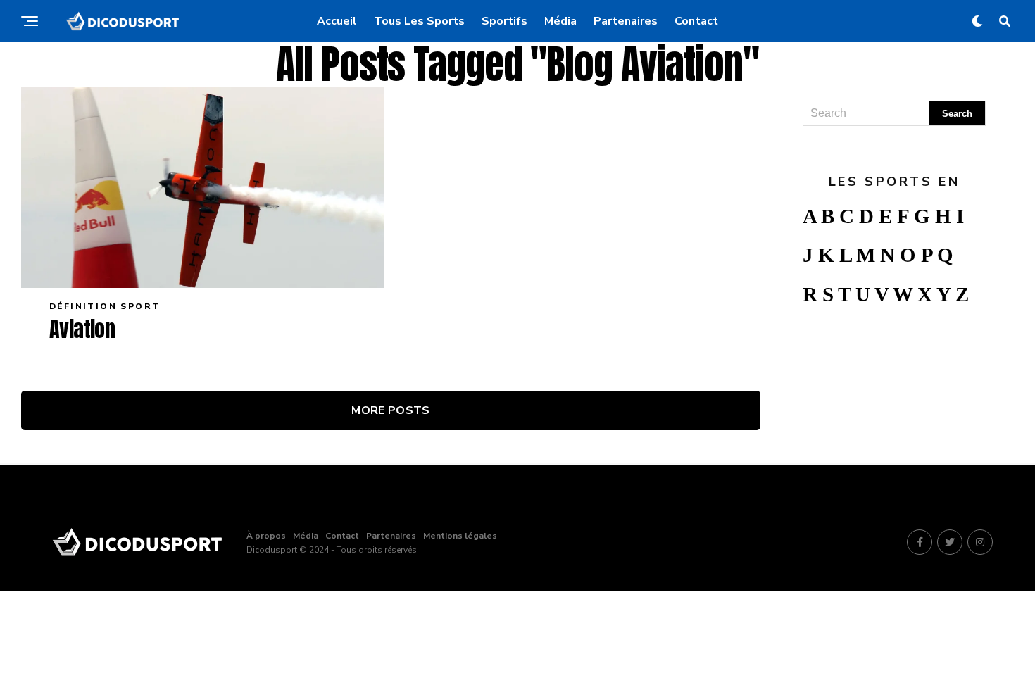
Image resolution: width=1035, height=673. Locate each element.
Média (560, 21)
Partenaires (626, 21)
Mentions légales (460, 535)
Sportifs (504, 21)
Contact (696, 21)
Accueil (337, 21)
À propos (266, 535)
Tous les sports (419, 21)
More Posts (390, 410)
